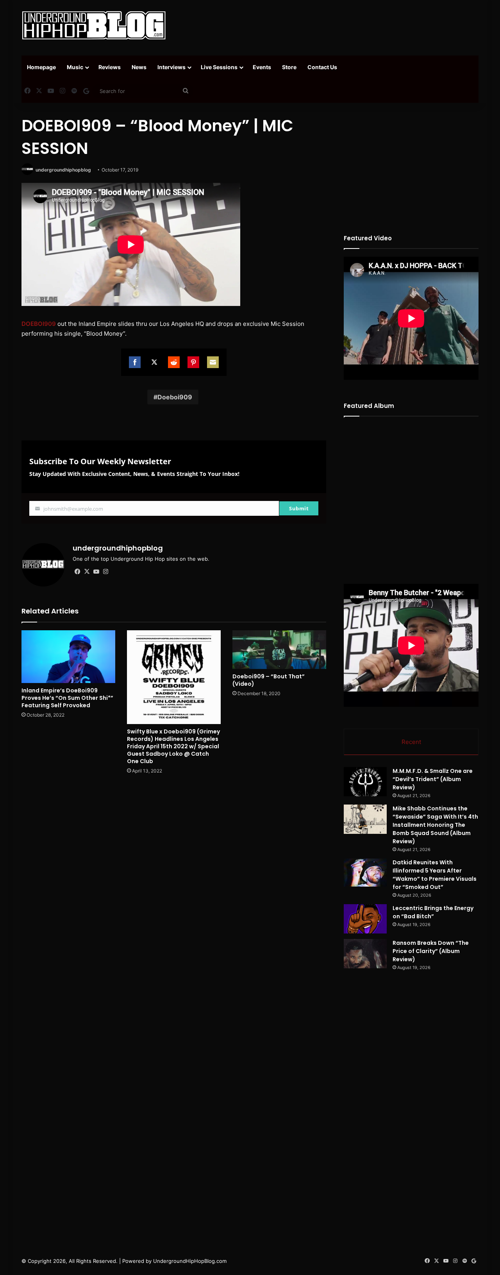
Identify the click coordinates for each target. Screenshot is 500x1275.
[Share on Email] (213, 362)
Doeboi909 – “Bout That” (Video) (268, 680)
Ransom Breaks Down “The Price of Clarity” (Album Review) (431, 951)
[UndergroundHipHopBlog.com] (93, 25)
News (139, 67)
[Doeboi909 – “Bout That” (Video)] (279, 649)
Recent (411, 742)
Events (262, 67)
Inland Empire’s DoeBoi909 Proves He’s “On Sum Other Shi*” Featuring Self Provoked (67, 698)
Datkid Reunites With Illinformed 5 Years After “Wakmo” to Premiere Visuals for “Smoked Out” (435, 874)
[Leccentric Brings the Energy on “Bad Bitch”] (365, 918)
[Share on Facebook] (135, 362)
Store (289, 67)
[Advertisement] (328, 25)
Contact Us (322, 67)
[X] (86, 571)
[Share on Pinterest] (193, 362)
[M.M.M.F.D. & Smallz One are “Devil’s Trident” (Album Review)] (365, 781)
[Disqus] (173, 892)
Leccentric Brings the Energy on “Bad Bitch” (433, 912)
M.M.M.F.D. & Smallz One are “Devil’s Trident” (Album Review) (433, 779)
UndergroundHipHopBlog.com (190, 1261)
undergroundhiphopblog (63, 170)
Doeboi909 (174, 397)
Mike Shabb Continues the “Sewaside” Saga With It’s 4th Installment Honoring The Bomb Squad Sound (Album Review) (435, 825)
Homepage (41, 67)
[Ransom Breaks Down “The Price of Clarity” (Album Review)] (365, 953)
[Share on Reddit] (174, 362)
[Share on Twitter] (154, 362)
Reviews (109, 67)
